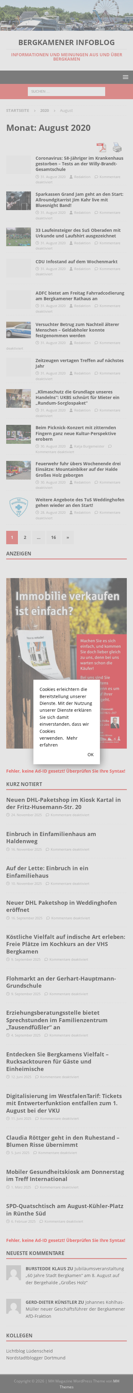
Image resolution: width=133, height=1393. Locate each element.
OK (91, 754)
